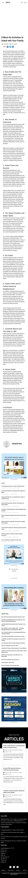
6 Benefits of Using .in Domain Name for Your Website (13, 648)
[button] (22, 2)
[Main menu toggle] (2, 2)
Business (7, 750)
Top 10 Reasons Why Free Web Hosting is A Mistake (13, 643)
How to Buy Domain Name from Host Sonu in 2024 (12, 636)
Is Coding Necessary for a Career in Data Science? (12, 486)
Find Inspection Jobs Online (7, 662)
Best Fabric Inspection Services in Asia (10, 659)
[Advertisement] (14, 20)
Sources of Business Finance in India (9, 645)
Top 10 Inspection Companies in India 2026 (11, 540)
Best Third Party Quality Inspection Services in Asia (13, 616)
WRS (8, 2)
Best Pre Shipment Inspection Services (10, 665)
